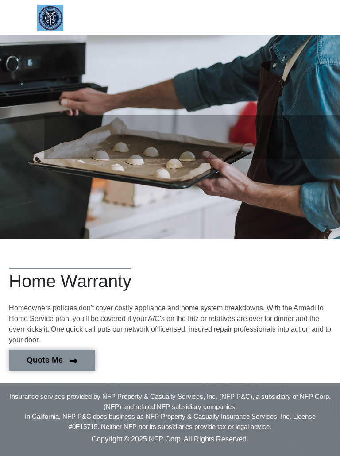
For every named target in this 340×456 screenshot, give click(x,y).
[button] (51, 17)
